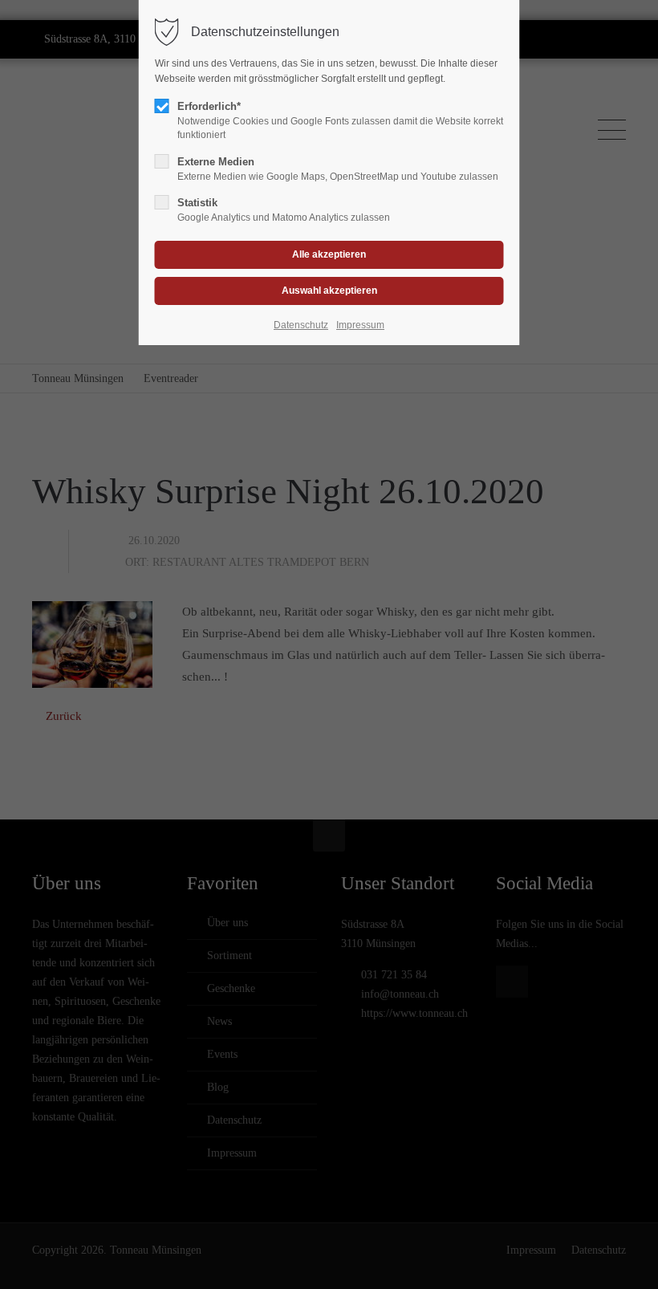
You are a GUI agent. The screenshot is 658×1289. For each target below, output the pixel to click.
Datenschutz (301, 325)
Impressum (360, 325)
